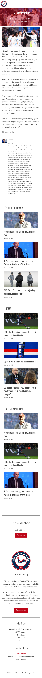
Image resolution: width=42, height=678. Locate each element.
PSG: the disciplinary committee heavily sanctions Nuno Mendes (20, 333)
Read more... (21, 610)
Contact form (21, 654)
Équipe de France (14, 208)
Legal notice (31, 673)
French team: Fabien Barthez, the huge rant (20, 233)
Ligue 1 (8, 132)
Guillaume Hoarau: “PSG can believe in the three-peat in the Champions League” (20, 391)
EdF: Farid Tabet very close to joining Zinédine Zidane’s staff (19, 291)
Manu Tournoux (14, 141)
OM (13, 132)
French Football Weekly (19, 673)
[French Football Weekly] (4, 4)
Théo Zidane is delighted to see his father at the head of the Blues (18, 262)
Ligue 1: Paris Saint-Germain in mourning (21, 361)
